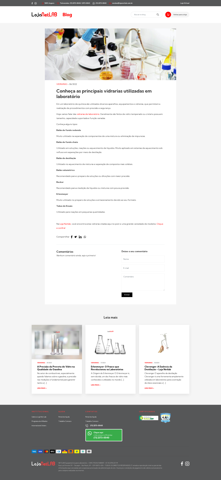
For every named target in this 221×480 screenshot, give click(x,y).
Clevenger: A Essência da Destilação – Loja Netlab (158, 368)
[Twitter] (76, 237)
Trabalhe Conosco (64, 421)
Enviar (127, 295)
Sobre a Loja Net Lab (39, 417)
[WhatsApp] (85, 237)
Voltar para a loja (180, 15)
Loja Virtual (184, 3)
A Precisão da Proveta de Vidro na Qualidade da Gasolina (56, 368)
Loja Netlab (65, 224)
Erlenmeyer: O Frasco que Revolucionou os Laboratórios (107, 368)
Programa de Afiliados (39, 421)
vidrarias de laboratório (88, 114)
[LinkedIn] (80, 237)
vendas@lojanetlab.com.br (122, 3)
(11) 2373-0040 (96, 425)
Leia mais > (42, 388)
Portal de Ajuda (64, 417)
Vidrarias (61, 84)
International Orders (39, 425)
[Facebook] (72, 237)
